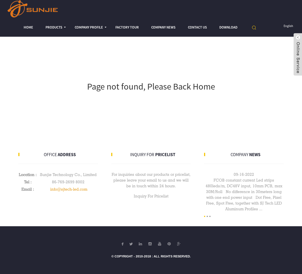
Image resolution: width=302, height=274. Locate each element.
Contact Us (197, 27)
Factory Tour (127, 27)
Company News (163, 27)
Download (228, 27)
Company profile (89, 27)
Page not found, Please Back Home (151, 86)
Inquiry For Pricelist (151, 196)
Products (54, 27)
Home (28, 27)
